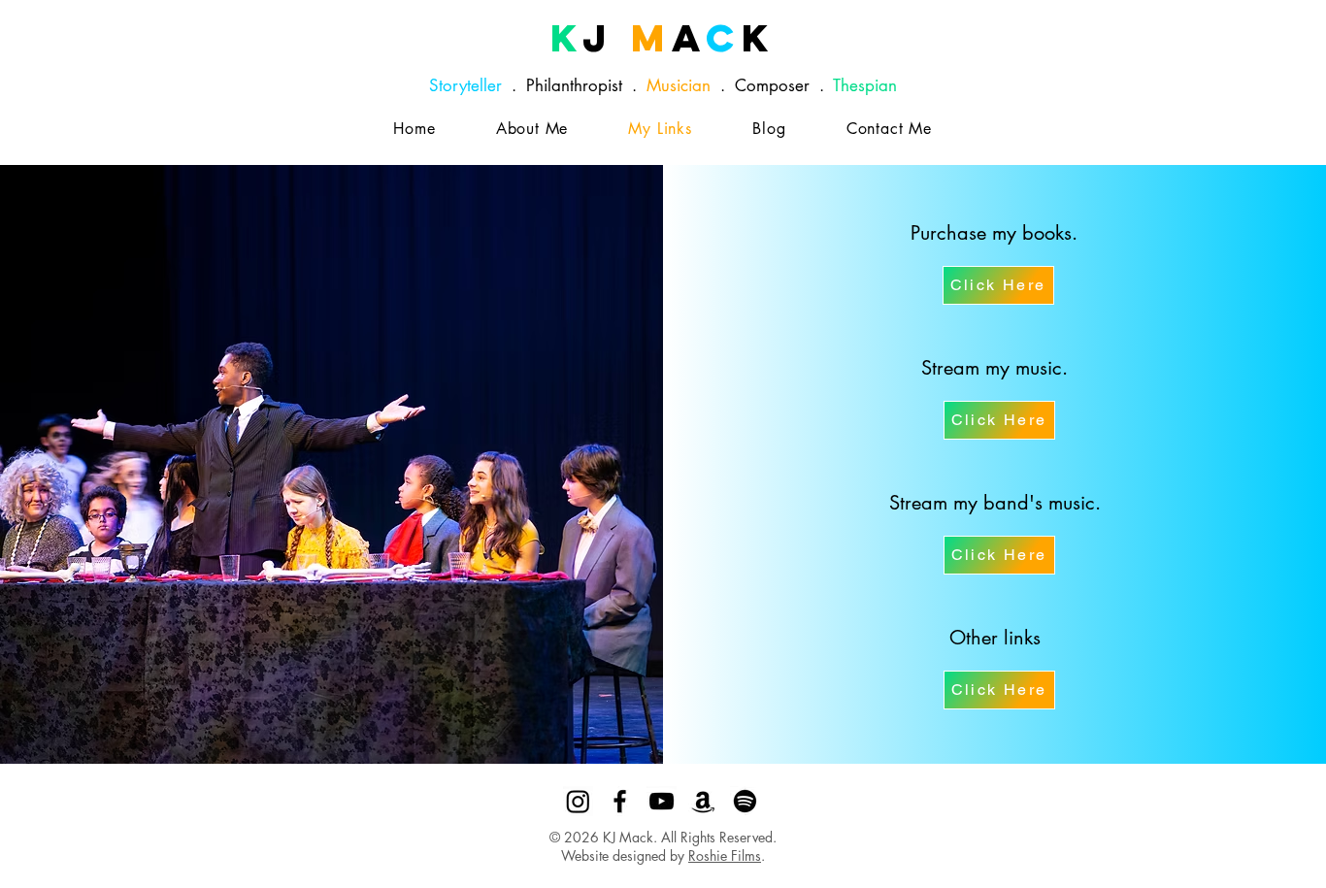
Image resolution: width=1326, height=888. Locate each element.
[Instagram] (578, 801)
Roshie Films (724, 855)
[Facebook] (620, 801)
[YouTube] (661, 801)
